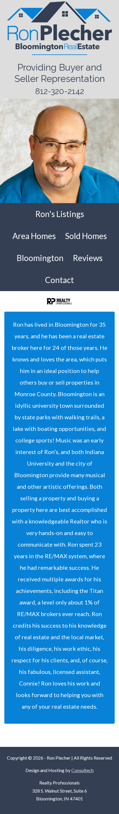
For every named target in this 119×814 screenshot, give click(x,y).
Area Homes (34, 236)
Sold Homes (86, 236)
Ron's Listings (59, 214)
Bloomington (40, 258)
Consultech (82, 770)
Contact (59, 280)
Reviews (88, 258)
